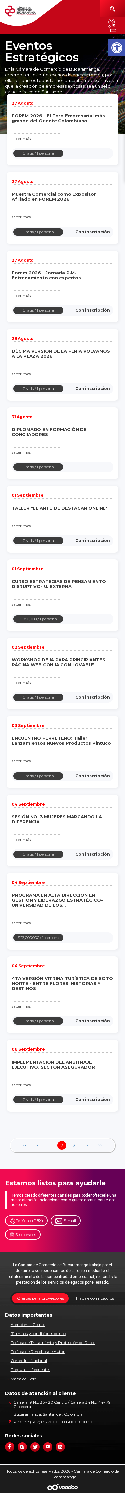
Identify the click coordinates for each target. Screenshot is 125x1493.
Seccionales (25, 1234)
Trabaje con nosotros (94, 1298)
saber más (21, 138)
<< (25, 1145)
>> (100, 1145)
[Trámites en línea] (112, 25)
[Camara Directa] (25, 13)
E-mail (69, 1220)
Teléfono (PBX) (29, 1220)
